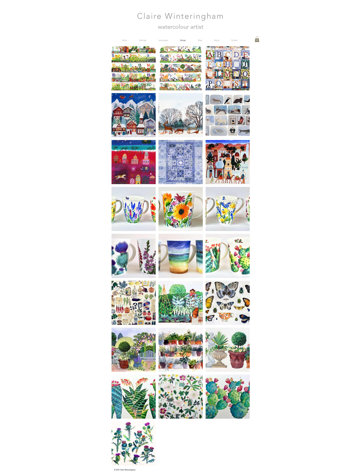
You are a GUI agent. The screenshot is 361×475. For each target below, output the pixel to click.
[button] (257, 39)
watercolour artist (180, 26)
